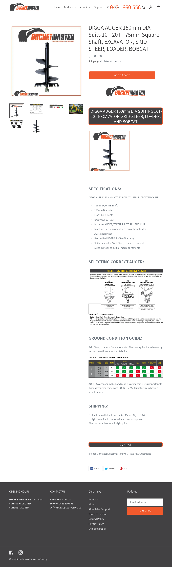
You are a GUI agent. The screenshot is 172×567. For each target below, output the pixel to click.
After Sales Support (99, 509)
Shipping (93, 61)
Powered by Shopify (38, 559)
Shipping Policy (97, 528)
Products (94, 499)
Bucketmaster (22, 559)
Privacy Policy (96, 524)
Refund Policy (96, 519)
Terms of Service (98, 514)
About (92, 504)
